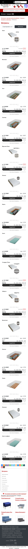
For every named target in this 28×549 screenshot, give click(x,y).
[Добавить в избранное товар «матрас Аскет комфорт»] (24, 459)
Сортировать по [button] (7, 26)
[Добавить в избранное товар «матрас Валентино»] (24, 343)
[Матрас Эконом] (14, 181)
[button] (7, 14)
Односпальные (5, 485)
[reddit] (20, 465)
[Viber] (8, 465)
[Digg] (4, 467)
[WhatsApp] (10, 465)
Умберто (4, 291)
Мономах (4, 59)
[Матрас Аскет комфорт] (14, 442)
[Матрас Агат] (14, 94)
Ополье (4, 349)
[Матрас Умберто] (14, 297)
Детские (4, 476)
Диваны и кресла (21, 529)
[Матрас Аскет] (14, 239)
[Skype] (14, 465)
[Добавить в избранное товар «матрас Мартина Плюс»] (24, 169)
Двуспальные (5, 474)
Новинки (17, 531)
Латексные (4, 482)
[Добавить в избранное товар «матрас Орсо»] (24, 53)
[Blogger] (16, 465)
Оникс (3, 378)
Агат (3, 88)
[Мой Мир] (18, 465)
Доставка (12, 526)
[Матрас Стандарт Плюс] (14, 268)
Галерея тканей (6, 535)
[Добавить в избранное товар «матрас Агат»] (24, 111)
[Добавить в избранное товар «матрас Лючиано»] (24, 430)
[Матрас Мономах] (14, 65)
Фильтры (20, 26)
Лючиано (4, 407)
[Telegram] (12, 465)
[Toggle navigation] (3, 2)
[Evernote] (22, 465)
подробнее (12, 53)
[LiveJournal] (24, 465)
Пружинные (4, 489)
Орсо (3, 30)
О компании (5, 531)
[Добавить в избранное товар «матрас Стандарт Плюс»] (24, 285)
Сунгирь (4, 117)
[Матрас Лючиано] (14, 413)
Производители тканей (9, 529)
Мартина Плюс (6, 146)
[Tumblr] (6, 465)
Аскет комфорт (6, 436)
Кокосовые (4, 480)
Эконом (4, 175)
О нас (17, 526)
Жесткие (4, 478)
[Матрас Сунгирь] (14, 123)
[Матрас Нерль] (14, 210)
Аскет (3, 233)
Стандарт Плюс (6, 262)
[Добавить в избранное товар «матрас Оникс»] (24, 401)
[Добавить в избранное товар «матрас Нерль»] (24, 227)
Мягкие (3, 484)
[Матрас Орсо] (14, 36)
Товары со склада (16, 535)
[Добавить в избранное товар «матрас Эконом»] (24, 198)
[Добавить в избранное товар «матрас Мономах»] (24, 82)
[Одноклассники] (4, 465)
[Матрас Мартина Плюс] (14, 152)
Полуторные (5, 487)
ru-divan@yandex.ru (10, 537)
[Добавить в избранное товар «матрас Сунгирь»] (24, 140)
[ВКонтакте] (2, 465)
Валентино (5, 320)
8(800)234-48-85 (21, 6)
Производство (18, 533)
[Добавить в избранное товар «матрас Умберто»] (24, 314)
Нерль (3, 204)
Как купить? (5, 526)
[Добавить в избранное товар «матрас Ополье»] (24, 372)
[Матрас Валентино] (14, 326)
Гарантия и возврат (7, 533)
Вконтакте (20, 537)
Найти (23, 10)
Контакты (12, 531)
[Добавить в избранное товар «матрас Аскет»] (24, 256)
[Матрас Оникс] (14, 384)
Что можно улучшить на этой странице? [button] (15, 494)
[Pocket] (2, 467)
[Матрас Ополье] (14, 355)
